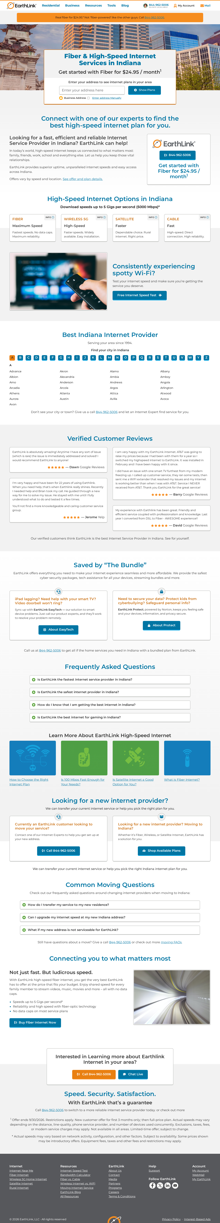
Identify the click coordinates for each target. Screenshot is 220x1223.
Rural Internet (19, 1187)
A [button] (12, 357)
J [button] (85, 357)
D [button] (36, 357)
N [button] (117, 357)
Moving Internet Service (77, 1187)
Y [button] (198, 357)
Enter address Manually (106, 97)
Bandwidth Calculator (75, 1175)
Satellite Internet (21, 1183)
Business (72, 5)
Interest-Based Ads (197, 1219)
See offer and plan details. (83, 179)
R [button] (150, 357)
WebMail (198, 1175)
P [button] (134, 357)
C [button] (28, 357)
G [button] (61, 357)
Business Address (75, 97)
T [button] (166, 357)
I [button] (77, 357)
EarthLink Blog (70, 1192)
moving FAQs (171, 942)
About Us (115, 1170)
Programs (115, 1187)
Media (113, 1179)
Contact (114, 1175)
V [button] (182, 357)
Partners (114, 1183)
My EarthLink (201, 1179)
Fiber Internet (19, 1175)
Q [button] (141, 357)
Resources (93, 5)
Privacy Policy (171, 1219)
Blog (125, 5)
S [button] (158, 357)
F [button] (53, 357)
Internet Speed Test (74, 1170)
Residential (51, 5)
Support (154, 1170)
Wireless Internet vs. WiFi (77, 1183)
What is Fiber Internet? (182, 780)
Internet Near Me (21, 1170)
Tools (111, 5)
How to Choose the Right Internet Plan (28, 782)
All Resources (69, 1196)
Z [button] (206, 357)
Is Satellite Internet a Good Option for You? (133, 782)
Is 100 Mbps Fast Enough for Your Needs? (82, 782)
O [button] (125, 357)
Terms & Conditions (122, 1196)
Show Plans (147, 90)
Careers (114, 1192)
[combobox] (92, 90)
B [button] (20, 357)
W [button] (190, 357)
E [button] (44, 357)
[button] (28, 1177)
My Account (200, 1170)
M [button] (109, 357)
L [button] (101, 357)
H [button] (69, 357)
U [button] (174, 357)
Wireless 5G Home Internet (28, 1179)
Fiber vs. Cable (70, 1179)
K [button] (93, 357)
